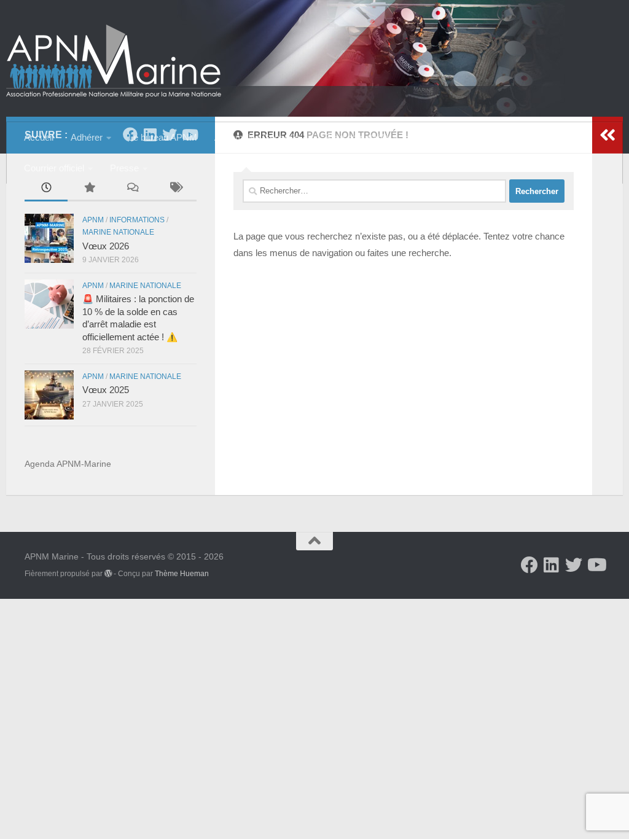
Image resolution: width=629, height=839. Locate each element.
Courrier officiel (54, 168)
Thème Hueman (182, 573)
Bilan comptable (357, 137)
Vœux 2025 (105, 390)
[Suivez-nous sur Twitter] (573, 565)
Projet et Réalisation (454, 137)
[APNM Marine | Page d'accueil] (113, 61)
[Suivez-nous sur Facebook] (529, 565)
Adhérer (87, 137)
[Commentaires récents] (132, 188)
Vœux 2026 (105, 246)
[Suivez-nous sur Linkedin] (551, 565)
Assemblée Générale (256, 137)
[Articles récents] (46, 188)
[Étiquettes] (175, 188)
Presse (124, 168)
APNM (93, 220)
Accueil (38, 137)
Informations (137, 220)
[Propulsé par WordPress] (108, 573)
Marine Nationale (118, 232)
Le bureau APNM (162, 137)
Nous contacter (551, 137)
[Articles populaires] (89, 188)
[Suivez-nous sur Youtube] (595, 565)
